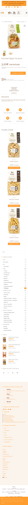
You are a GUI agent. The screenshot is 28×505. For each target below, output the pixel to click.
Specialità (5, 465)
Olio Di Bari (6, 266)
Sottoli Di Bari (7, 318)
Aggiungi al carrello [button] (14, 167)
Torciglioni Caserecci (14, 237)
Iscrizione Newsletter (8, 420)
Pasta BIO (6, 328)
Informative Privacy (8, 415)
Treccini (5, 308)
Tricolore (11, 79)
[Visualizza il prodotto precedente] (2, 22)
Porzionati (6, 294)
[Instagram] (8, 373)
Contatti (4, 473)
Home (4, 449)
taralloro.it (9, 402)
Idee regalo (5, 262)
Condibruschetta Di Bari (9, 312)
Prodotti (4, 458)
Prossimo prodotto (20, 21)
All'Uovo (5, 276)
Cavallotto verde (12, 80)
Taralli (5, 296)
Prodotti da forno (7, 290)
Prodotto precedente (8, 21)
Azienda (4, 451)
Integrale (6, 284)
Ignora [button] (2, 503)
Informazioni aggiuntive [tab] (14, 90)
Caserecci (6, 80)
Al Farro (5, 270)
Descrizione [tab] (14, 88)
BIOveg (5, 326)
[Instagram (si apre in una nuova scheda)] (12, 7)
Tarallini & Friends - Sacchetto (10, 300)
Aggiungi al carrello (18, 73)
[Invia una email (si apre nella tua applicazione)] (20, 7)
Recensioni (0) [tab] (14, 93)
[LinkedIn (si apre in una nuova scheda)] (14, 7)
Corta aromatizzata (8, 282)
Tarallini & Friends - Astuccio (10, 298)
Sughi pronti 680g (8, 322)
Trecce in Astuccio (8, 306)
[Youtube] (17, 373)
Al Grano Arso (7, 272)
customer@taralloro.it (11, 399)
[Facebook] (4, 373)
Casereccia (14, 159)
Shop (4, 475)
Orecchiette (18, 80)
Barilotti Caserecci (14, 161)
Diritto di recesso (7, 418)
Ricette (4, 471)
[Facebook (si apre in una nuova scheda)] (9, 7)
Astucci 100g (7, 292)
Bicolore (5, 278)
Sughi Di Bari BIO (7, 330)
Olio (4, 264)
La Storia (4, 452)
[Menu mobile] (26, 12)
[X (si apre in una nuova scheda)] (7, 7)
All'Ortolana (6, 274)
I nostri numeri (6, 454)
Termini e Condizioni (8, 419)
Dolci (4, 259)
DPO (5, 414)
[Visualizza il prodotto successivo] (25, 22)
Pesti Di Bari (6, 316)
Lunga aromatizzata (8, 286)
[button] (24, 26)
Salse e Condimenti (7, 310)
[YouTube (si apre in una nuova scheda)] (17, 7)
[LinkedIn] (13, 373)
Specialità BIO (6, 324)
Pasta (8, 79)
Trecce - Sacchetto (8, 304)
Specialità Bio (5, 467)
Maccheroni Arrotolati (14, 199)
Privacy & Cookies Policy (9, 416)
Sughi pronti (5, 463)
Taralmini (6, 302)
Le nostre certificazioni (7, 456)
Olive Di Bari (6, 314)
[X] (3, 409)
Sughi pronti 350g (8, 320)
